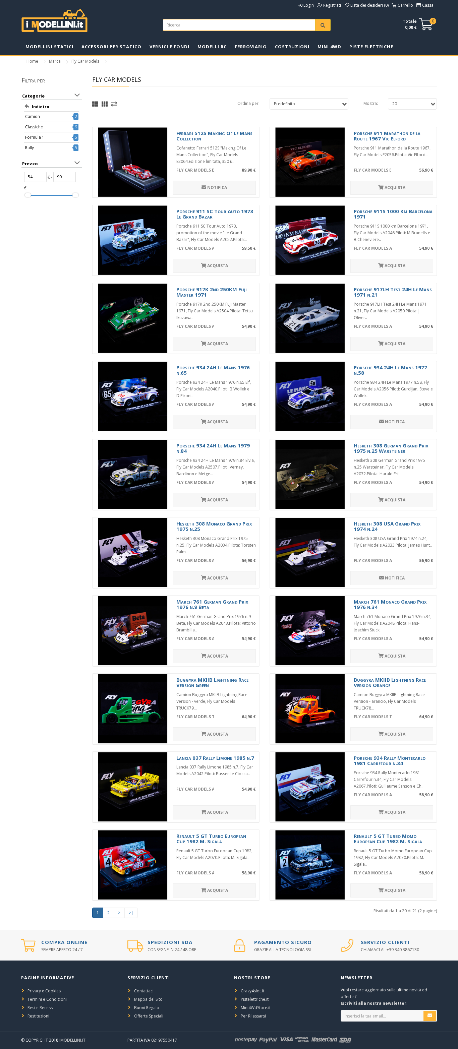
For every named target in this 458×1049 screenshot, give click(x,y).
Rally (29, 147)
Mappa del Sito (148, 999)
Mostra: (370, 103)
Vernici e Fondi (169, 47)
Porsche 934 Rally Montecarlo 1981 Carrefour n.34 (389, 760)
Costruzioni (292, 47)
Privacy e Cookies (44, 991)
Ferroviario (251, 47)
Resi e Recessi (40, 1007)
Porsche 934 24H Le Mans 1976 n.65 (213, 370)
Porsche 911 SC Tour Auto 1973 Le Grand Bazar (214, 214)
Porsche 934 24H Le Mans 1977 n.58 (390, 370)
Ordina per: (248, 103)
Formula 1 (34, 137)
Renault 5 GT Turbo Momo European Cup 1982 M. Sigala (388, 838)
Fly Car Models (85, 61)
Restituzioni (38, 1016)
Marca (55, 61)
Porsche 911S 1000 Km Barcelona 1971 (393, 214)
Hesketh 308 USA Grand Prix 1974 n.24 (387, 526)
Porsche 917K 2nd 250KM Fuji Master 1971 (211, 292)
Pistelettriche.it (255, 999)
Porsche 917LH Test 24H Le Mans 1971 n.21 (393, 292)
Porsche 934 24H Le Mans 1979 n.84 (213, 448)
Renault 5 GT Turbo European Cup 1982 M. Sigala (211, 838)
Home (32, 61)
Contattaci (144, 991)
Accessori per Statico (111, 47)
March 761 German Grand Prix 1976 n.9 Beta (212, 604)
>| (131, 913)
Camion (32, 116)
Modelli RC (212, 47)
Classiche (34, 127)
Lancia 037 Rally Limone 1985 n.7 (215, 757)
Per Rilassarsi (253, 1016)
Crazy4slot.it (252, 991)
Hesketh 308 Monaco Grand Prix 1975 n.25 (214, 526)
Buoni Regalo (146, 1007)
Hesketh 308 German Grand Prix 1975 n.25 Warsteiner (391, 448)
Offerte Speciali (148, 1016)
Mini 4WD (329, 47)
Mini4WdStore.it (256, 1007)
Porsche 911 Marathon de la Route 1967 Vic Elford (387, 136)
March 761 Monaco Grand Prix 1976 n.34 (390, 604)
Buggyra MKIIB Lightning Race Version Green (212, 682)
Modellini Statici (49, 47)
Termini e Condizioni (47, 999)
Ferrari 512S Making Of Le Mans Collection (214, 136)
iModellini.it (72, 1040)
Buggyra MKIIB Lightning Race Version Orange (390, 682)
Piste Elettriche (371, 47)
